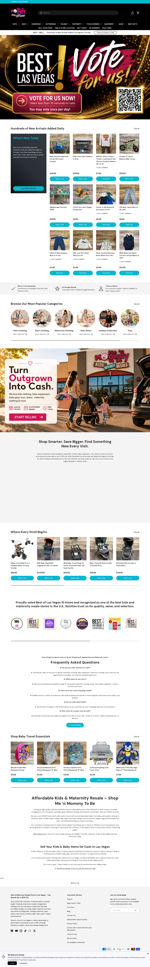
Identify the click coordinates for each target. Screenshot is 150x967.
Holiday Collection (108, 330)
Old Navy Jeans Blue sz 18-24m (128, 208)
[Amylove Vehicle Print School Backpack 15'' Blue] (75, 753)
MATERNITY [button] (77, 24)
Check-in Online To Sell (105, 32)
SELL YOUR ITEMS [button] (45, 28)
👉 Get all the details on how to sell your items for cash (75, 868)
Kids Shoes (86, 330)
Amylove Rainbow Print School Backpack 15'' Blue (47, 768)
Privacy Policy (72, 924)
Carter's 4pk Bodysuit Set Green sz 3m (105, 208)
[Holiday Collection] (108, 318)
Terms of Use (72, 934)
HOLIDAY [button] (64, 24)
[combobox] (78, 13)
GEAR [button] (121, 24)
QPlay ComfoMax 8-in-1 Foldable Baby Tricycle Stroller (20, 565)
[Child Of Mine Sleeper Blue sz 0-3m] (60, 240)
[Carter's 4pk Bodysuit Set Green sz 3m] (106, 194)
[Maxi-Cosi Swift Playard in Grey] (83, 144)
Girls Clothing (20, 330)
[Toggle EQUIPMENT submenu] (115, 24)
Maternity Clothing (64, 330)
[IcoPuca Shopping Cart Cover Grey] (101, 753)
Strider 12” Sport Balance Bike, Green (127, 157)
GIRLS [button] (24, 24)
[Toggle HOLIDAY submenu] (69, 24)
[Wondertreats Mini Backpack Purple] (22, 753)
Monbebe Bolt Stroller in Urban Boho (126, 564)
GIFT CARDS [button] (82, 28)
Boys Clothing (42, 330)
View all (136, 128)
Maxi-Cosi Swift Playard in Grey (82, 157)
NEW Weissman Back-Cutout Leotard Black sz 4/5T (129, 255)
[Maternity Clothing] (64, 318)
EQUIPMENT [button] (109, 24)
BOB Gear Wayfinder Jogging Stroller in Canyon (47, 564)
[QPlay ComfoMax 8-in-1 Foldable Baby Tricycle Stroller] (22, 548)
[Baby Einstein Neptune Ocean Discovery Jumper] (60, 144)
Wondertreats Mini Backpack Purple (18, 768)
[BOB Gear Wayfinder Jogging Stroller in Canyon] (48, 548)
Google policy (31, 960)
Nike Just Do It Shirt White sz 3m (81, 254)
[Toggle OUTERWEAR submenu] (57, 24)
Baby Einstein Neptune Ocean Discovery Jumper (59, 158)
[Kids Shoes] (86, 318)
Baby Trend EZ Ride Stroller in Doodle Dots (101, 564)
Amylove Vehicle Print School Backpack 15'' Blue (73, 768)
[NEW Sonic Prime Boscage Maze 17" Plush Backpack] (127, 753)
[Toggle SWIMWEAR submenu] (42, 24)
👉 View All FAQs (75, 725)
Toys (130, 330)
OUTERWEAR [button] (51, 24)
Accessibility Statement (76, 942)
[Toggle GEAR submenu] (124, 24)
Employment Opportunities (77, 919)
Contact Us (71, 915)
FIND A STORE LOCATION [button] (64, 28)
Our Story (70, 907)
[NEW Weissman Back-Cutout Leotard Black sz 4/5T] (129, 240)
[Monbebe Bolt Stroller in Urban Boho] (127, 548)
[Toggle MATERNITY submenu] (83, 24)
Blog (68, 911)
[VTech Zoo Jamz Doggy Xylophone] (83, 194)
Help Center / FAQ (73, 903)
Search (69, 899)
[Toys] (130, 318)
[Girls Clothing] (20, 318)
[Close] (148, 954)
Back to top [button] (75, 883)
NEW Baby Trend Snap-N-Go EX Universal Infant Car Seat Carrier (74, 565)
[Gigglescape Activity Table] (60, 194)
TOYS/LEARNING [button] (92, 24)
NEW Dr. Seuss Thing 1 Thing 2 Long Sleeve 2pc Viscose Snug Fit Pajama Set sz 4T (106, 160)
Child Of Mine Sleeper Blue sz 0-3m (58, 254)
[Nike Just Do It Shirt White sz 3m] (83, 240)
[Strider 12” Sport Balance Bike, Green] (129, 144)
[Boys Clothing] (42, 318)
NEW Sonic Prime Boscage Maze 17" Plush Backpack (126, 768)
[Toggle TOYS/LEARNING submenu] (101, 24)
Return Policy (72, 938)
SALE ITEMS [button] (107, 28)
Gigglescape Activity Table (58, 208)
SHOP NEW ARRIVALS (28, 188)
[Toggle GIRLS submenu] (28, 24)
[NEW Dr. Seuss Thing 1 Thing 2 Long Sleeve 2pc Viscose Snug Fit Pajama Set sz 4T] (106, 144)
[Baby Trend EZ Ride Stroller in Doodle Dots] (101, 548)
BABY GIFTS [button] (132, 24)
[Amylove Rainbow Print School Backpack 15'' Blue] (48, 753)
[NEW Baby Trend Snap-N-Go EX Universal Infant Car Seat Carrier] (75, 548)
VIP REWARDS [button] (94, 28)
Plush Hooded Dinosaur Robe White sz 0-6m (105, 254)
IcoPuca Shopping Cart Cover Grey (99, 768)
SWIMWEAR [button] (36, 24)
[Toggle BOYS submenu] (18, 24)
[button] (138, 13)
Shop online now (39, 834)
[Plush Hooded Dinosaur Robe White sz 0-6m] (106, 240)
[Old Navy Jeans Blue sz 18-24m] (129, 194)
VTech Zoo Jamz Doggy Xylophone (82, 208)
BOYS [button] (15, 24)
